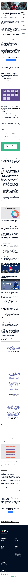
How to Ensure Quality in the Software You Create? (8, 521)
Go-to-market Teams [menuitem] (4, 571)
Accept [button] (12, 576)
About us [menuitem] (2, 546)
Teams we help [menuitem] (3, 570)
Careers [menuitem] (2, 542)
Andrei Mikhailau (11, 394)
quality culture (16, 179)
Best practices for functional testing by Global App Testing (10, 522)
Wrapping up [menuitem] (23, 34)
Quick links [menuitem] (2, 540)
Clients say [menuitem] (16, 540)
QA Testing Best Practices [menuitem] (18, 556)
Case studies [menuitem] (16, 542)
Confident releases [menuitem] (3, 565)
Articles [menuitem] (16, 552)
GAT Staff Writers (24, 14)
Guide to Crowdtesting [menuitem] (18, 554)
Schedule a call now (7, 502)
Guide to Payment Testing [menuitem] (18, 557)
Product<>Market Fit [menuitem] (4, 564)
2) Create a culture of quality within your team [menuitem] (23, 24)
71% (8, 17)
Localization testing (4, 228)
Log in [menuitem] (2, 541)
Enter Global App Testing (15, 464)
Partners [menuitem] (2, 547)
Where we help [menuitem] (3, 562)
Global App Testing (4, 470)
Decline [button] (15, 576)
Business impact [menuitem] (3, 563)
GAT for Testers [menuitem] (17, 548)
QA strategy (11, 31)
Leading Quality (14, 48)
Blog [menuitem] (2, 549)
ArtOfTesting (17, 351)
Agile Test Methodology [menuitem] (18, 555)
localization (8, 22)
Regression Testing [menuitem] (17, 553)
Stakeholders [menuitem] (16, 546)
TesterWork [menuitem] (16, 549)
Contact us (10, 511)
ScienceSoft (16, 395)
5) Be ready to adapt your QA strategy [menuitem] (23, 31)
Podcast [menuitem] (2, 548)
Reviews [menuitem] (16, 541)
